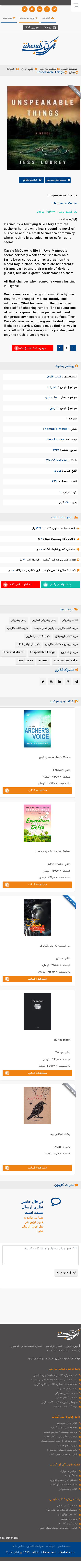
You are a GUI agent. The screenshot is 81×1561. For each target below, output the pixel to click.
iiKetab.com (67, 1553)
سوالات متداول (35, 1546)
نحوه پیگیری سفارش (66, 1393)
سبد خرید (8, 18)
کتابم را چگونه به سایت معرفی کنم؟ (58, 1528)
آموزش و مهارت (68, 1471)
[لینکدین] (39, 9)
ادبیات (10, 69)
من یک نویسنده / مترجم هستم (60, 1432)
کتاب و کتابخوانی (68, 1489)
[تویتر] (25, 9)
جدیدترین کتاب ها (67, 1523)
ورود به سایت (27, 18)
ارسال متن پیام (66, 1273)
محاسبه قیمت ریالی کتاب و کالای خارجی (55, 1384)
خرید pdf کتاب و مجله (65, 1406)
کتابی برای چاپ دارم (67, 1423)
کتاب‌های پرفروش (67, 1514)
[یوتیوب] (32, 9)
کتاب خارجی (48, 69)
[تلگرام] (54, 9)
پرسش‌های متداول (67, 1388)
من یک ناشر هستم (67, 1445)
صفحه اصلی (69, 69)
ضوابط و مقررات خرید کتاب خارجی (59, 1402)
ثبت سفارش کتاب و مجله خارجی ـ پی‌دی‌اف (54, 1379)
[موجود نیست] (42, 128)
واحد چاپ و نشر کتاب (66, 1417)
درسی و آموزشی (68, 1519)
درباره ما (50, 1546)
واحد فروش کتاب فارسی (64, 1499)
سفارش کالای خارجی (66, 1397)
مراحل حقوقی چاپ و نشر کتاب (61, 1436)
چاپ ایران (27, 69)
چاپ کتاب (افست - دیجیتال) (62, 1450)
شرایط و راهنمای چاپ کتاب (63, 1454)
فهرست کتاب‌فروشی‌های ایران (61, 1510)
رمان (72, 72)
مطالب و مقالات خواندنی (64, 1484)
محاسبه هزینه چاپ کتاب (64, 1427)
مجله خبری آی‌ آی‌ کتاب (65, 1465)
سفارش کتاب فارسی (66, 1505)
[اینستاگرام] (47, 9)
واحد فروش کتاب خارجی (64, 1369)
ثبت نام (46, 18)
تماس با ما (18, 1546)
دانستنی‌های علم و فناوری (64, 1480)
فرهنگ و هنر (70, 1475)
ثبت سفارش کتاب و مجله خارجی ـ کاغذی (55, 1375)
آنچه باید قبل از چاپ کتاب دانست (59, 1441)
